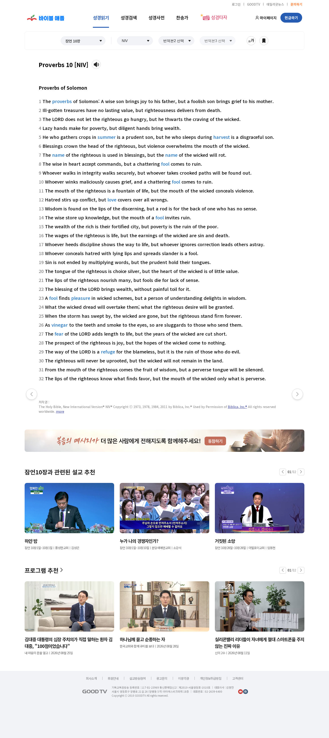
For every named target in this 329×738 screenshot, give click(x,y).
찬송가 (182, 17)
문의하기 (296, 4)
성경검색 (129, 17)
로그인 (236, 4)
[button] (83, 40)
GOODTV (253, 4)
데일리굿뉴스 (275, 4)
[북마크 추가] (263, 40)
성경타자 (219, 17)
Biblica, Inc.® (237, 406)
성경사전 (156, 17)
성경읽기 (101, 17)
